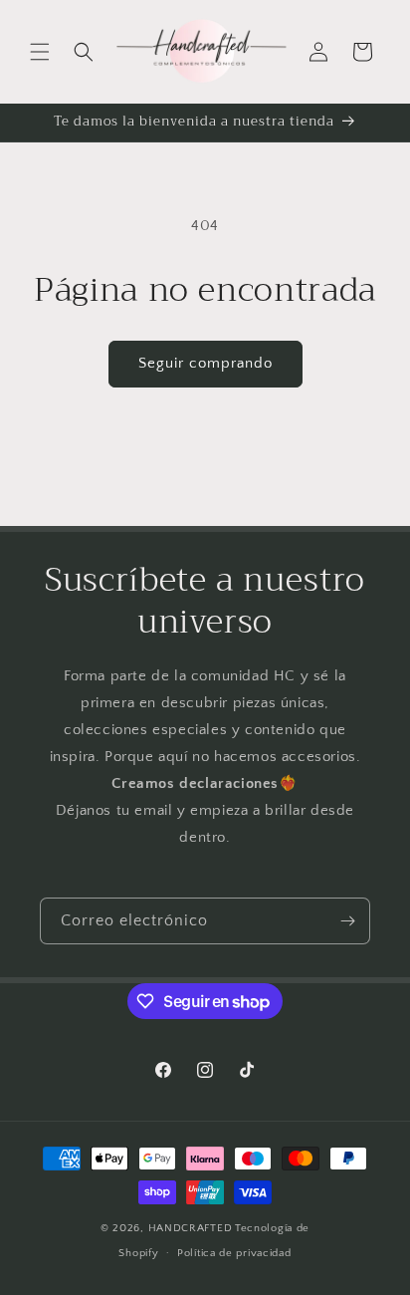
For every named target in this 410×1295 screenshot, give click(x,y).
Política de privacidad (234, 1253)
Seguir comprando (205, 363)
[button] (40, 52)
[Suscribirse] (347, 921)
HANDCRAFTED (190, 1228)
